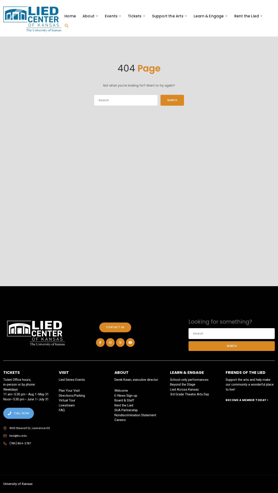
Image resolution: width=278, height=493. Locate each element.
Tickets (134, 16)
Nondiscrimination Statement (135, 415)
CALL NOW (21, 413)
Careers (120, 420)
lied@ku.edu (18, 436)
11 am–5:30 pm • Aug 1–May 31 (26, 394)
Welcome (121, 391)
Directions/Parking (72, 396)
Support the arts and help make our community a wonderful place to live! (250, 384)
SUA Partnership (126, 410)
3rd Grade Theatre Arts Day (189, 394)
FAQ (62, 410)
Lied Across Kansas (184, 389)
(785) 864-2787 (20, 443)
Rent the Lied (246, 16)
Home (70, 16)
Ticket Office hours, (17, 380)
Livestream (67, 405)
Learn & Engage (209, 16)
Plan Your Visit (69, 391)
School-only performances (189, 380)
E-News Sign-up (125, 396)
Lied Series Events (72, 380)
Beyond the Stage (182, 384)
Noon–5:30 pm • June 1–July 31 (26, 399)
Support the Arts (167, 16)
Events (111, 16)
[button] (66, 25)
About (88, 16)
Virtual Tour (67, 400)
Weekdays (10, 389)
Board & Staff (124, 400)
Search (172, 100)
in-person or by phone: (19, 384)
